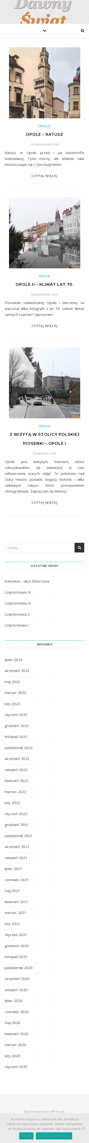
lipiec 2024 (13, 659)
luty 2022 (12, 802)
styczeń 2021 (16, 934)
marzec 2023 (15, 692)
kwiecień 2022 (16, 780)
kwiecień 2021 (16, 901)
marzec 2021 (15, 912)
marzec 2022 (15, 791)
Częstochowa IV (18, 592)
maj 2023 (12, 681)
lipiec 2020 (13, 1000)
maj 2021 (12, 890)
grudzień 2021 (17, 824)
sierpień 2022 (16, 769)
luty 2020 (12, 1055)
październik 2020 (19, 967)
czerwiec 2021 (17, 879)
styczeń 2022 (16, 813)
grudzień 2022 (17, 725)
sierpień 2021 (16, 857)
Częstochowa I (17, 625)
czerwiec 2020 (17, 1011)
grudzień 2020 (17, 945)
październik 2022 (19, 747)
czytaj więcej (45, 176)
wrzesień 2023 (17, 670)
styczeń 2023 (16, 714)
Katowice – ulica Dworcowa (27, 581)
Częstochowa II (17, 614)
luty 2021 (12, 923)
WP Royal (57, 1111)
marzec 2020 (15, 1044)
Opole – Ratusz (44, 134)
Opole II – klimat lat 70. (45, 284)
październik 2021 (19, 835)
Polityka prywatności (54, 1136)
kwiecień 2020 (16, 1033)
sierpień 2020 (16, 989)
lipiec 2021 (13, 868)
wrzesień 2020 (17, 978)
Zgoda (26, 1136)
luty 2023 (12, 703)
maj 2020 (12, 1022)
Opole (44, 126)
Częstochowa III (18, 603)
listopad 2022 (16, 736)
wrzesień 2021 (17, 846)
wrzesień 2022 (17, 758)
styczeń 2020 (16, 1066)
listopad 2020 (16, 956)
